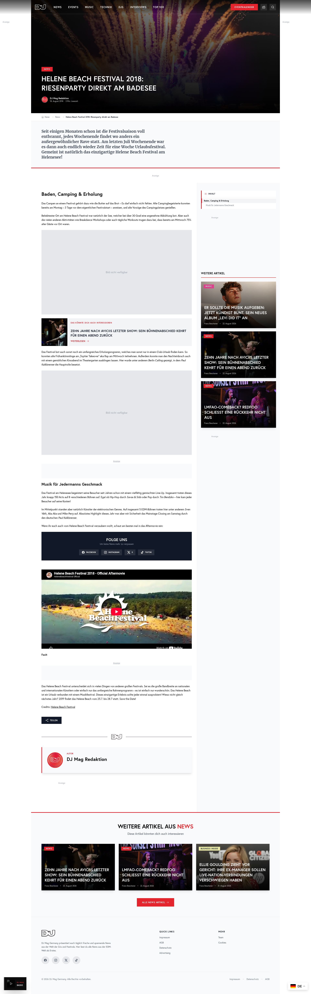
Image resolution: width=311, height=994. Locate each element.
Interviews (138, 7)
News (58, 7)
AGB (161, 942)
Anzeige (6, 22)
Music (89, 7)
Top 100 (158, 7)
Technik (106, 7)
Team (220, 937)
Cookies (222, 942)
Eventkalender (244, 7)
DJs (121, 7)
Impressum (164, 937)
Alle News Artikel (153, 902)
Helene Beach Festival (63, 707)
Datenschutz (165, 947)
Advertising (164, 952)
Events (73, 7)
